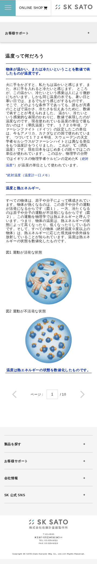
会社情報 (11, 478)
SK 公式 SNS (14, 495)
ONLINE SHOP (31, 8)
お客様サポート (17, 33)
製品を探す (12, 444)
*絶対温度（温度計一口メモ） (29, 175)
